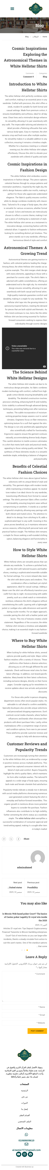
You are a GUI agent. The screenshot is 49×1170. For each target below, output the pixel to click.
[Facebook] (18, 839)
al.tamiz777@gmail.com (26, 1150)
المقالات (36, 37)
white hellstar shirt (27, 818)
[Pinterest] (4, 839)
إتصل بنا (24, 1109)
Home (45, 37)
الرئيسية (24, 1090)
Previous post (33, 882)
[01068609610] (26, 1134)
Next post (17, 882)
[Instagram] (24, 1154)
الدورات (24, 1103)
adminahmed (24, 867)
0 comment (28, 76)
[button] (12, 9)
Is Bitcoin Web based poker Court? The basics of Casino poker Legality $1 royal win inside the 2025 (24, 917)
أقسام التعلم (24, 1115)
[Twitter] (11, 839)
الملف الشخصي (24, 1121)
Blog (26, 37)
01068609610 (26, 1140)
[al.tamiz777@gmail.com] (26, 1144)
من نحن (24, 1097)
